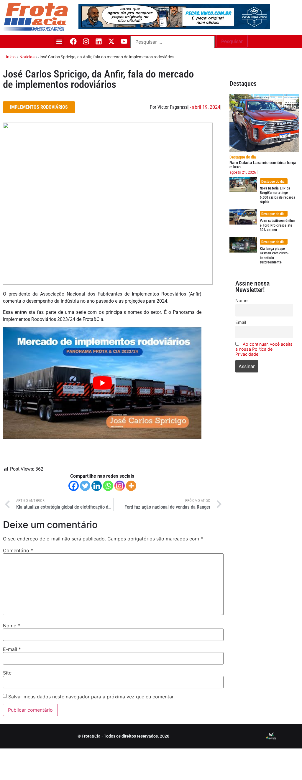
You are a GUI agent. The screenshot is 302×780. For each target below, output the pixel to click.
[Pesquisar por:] (172, 42)
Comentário (18, 550)
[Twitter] (85, 486)
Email (240, 322)
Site (7, 672)
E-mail (12, 649)
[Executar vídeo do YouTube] (102, 383)
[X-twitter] (111, 41)
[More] (131, 486)
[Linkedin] (98, 41)
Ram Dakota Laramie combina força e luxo (262, 164)
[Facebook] (73, 41)
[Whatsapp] (108, 486)
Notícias (27, 57)
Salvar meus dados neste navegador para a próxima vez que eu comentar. (91, 696)
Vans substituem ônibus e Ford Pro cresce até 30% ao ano (277, 225)
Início (11, 57)
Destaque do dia (242, 157)
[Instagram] (86, 41)
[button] (59, 41)
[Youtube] (124, 41)
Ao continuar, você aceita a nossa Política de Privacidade (264, 349)
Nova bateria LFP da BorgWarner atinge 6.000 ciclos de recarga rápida (277, 195)
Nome (11, 625)
